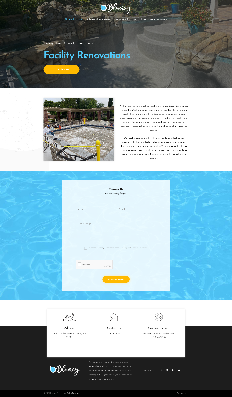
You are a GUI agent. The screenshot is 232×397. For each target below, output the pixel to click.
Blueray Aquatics (56, 393)
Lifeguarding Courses (98, 19)
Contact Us (61, 70)
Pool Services (75, 19)
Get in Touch (114, 334)
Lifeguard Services (126, 19)
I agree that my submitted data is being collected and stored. (118, 248)
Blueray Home (53, 43)
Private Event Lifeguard (154, 19)
